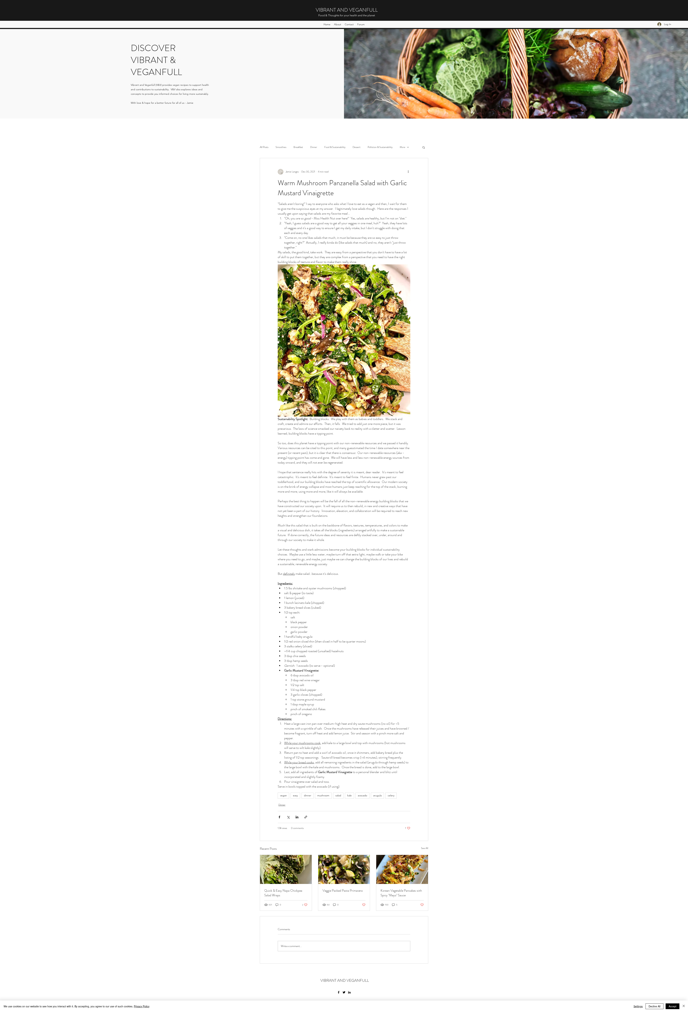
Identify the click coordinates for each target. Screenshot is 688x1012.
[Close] (684, 1006)
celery (391, 795)
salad (338, 795)
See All (424, 848)
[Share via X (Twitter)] (288, 817)
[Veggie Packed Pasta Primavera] (344, 869)
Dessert (356, 147)
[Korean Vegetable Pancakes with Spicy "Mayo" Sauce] (402, 869)
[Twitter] (344, 992)
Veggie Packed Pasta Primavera (342, 890)
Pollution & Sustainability (380, 147)
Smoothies (281, 147)
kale (349, 795)
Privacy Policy (141, 1006)
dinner (307, 795)
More (402, 147)
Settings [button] (638, 1006)
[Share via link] (305, 817)
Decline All (654, 1006)
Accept (672, 1006)
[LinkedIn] (349, 992)
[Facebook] (338, 992)
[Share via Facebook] (279, 817)
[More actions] (408, 172)
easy (295, 795)
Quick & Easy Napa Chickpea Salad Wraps (283, 893)
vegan (283, 795)
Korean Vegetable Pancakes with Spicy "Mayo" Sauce (401, 893)
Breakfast (298, 147)
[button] (423, 147)
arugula (377, 795)
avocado (362, 795)
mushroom (323, 795)
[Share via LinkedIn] (297, 817)
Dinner (313, 147)
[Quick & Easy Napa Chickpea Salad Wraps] (286, 869)
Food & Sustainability (334, 147)
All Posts (264, 147)
